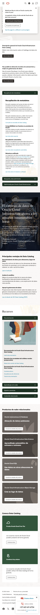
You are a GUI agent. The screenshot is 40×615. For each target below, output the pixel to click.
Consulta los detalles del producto (14, 428)
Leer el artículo (7, 270)
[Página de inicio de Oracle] (8, 3)
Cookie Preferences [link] (7, 594)
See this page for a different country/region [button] (17, 30)
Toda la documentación (10, 376)
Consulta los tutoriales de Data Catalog (16, 122)
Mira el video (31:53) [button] (8, 81)
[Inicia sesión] (33, 3)
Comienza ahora (8, 371)
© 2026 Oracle (5, 591)
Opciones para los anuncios (20, 594)
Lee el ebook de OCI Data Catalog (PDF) (14, 297)
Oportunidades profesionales (9, 597)
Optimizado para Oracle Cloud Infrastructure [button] (17, 184)
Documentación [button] (9, 318)
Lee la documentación (10, 355)
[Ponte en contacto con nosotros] (37, 3)
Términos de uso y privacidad (20, 591)
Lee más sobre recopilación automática (16, 150)
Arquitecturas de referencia (11, 374)
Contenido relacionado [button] (11, 396)
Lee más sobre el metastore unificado (15, 171)
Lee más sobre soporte (11, 136)
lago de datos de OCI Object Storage (23, 163)
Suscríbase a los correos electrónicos (11, 600)
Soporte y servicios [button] (9, 390)
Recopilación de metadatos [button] (12, 93)
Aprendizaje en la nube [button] (11, 385)
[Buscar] (25, 3)
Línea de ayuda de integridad (9, 603)
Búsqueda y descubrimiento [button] (12, 179)
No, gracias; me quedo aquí (12, 25)
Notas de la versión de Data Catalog (13, 363)
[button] (3, 3)
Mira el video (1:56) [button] (7, 56)
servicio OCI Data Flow (24, 157)
